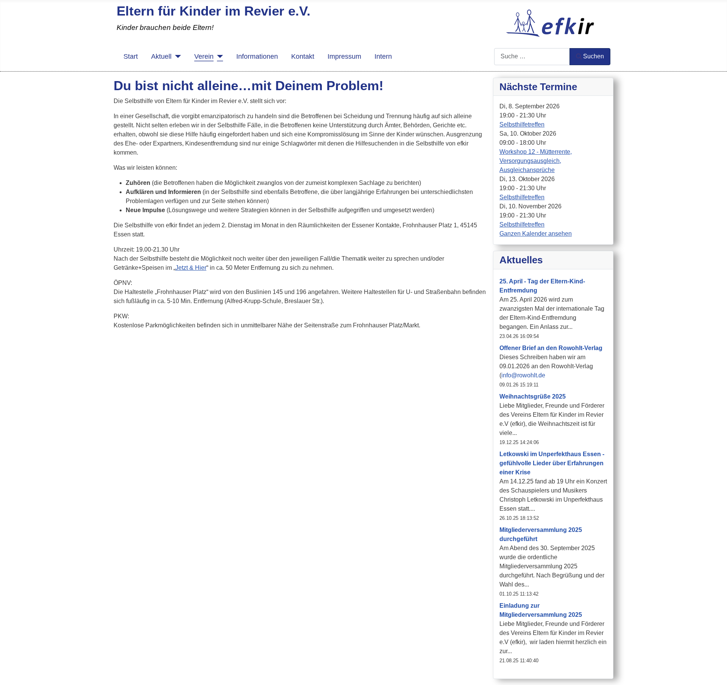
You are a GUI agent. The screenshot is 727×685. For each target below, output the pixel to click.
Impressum (344, 56)
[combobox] (532, 56)
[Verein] (218, 56)
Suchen (593, 56)
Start (130, 56)
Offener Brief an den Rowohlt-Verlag (550, 348)
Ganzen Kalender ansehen (535, 233)
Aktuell (161, 56)
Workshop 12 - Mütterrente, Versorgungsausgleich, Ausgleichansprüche (535, 161)
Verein (204, 56)
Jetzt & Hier (190, 267)
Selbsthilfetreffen (521, 124)
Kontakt (302, 56)
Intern (383, 56)
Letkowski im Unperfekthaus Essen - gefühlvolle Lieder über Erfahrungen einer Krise (551, 463)
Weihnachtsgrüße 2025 (532, 396)
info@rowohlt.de (523, 375)
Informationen (257, 56)
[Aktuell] (176, 56)
